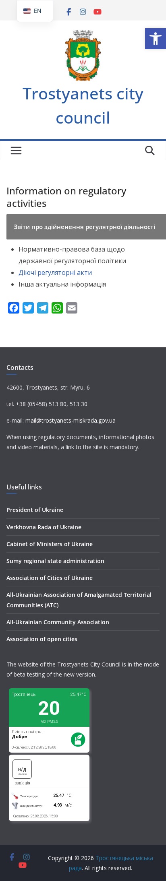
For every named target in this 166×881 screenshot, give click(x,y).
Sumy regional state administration (55, 561)
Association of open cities (41, 639)
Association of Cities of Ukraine (49, 578)
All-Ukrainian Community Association (57, 622)
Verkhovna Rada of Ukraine (43, 527)
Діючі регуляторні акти (55, 272)
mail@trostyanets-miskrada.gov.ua (70, 420)
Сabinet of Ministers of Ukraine (49, 544)
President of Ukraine (34, 510)
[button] (155, 38)
